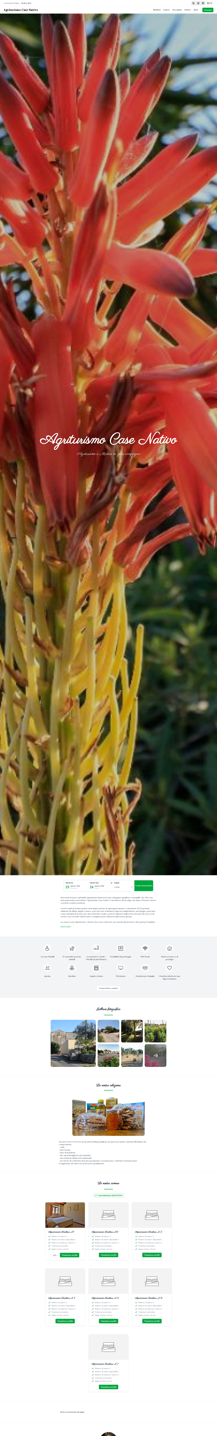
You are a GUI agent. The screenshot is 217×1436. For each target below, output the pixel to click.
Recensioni (177, 10)
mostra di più (66, 926)
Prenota (208, 10)
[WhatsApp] (198, 3)
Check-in (69, 883)
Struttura (157, 10)
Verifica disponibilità (143, 886)
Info (55, 1255)
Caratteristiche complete (108, 988)
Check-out (94, 883)
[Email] (203, 3)
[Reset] (111, 883)
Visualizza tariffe (69, 1255)
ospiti (116, 883)
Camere (166, 10)
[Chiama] (193, 3)
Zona (196, 10)
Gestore (187, 10)
